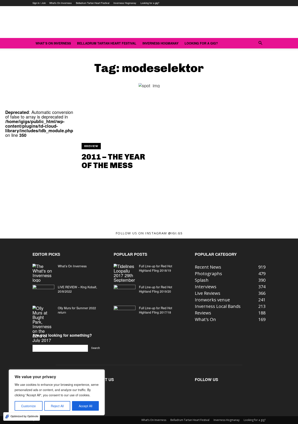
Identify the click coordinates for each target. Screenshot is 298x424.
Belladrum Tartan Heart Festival (92, 3)
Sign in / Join (39, 3)
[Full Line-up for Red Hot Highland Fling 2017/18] (124, 313)
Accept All (85, 406)
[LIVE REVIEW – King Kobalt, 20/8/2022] (43, 292)
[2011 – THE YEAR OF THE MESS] (40, 172)
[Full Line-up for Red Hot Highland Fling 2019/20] (124, 292)
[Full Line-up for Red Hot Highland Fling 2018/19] (124, 273)
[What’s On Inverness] (43, 273)
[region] (57, 392)
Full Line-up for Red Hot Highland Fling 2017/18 (155, 310)
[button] (260, 43)
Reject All (57, 406)
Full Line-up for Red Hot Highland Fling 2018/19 (155, 268)
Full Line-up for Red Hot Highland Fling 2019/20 (155, 289)
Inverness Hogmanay (124, 3)
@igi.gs (175, 233)
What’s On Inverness (60, 3)
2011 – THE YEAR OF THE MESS (113, 161)
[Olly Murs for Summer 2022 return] (43, 324)
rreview (91, 146)
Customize (28, 406)
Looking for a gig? (149, 3)
